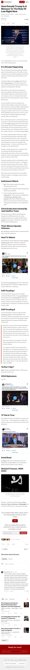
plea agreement (8, 83)
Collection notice (22, 660)
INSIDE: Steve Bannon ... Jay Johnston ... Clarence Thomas (10, 632)
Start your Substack (11, 663)
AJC (2, 231)
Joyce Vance (25, 131)
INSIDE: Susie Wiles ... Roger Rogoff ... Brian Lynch (11, 609)
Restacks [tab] (10, 559)
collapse (17, 81)
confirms (3, 220)
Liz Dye (6, 189)
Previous (5, 549)
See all (4, 640)
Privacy (12, 660)
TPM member (22, 504)
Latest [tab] (6, 599)
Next (25, 549)
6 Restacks (17, 539)
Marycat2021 (7, 572)
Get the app (22, 663)
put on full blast (22, 296)
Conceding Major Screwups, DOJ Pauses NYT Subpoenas (10, 617)
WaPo (2, 370)
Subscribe (22, 2)
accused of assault (5, 315)
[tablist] (7, 559)
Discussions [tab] (11, 599)
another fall (12, 283)
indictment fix (7, 195)
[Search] (27, 599)
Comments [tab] (4, 559)
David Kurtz (3, 18)
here (26, 506)
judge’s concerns (11, 124)
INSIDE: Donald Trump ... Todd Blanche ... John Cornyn (11, 620)
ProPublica (4, 461)
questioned (16, 298)
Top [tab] (3, 599)
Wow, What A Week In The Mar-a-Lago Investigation (11, 629)
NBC (5, 184)
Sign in (27, 2)
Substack (8, 667)
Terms (16, 660)
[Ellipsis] (28, 572)
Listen (27, 19)
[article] (15, 608)
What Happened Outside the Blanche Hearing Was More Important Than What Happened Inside (10, 604)
